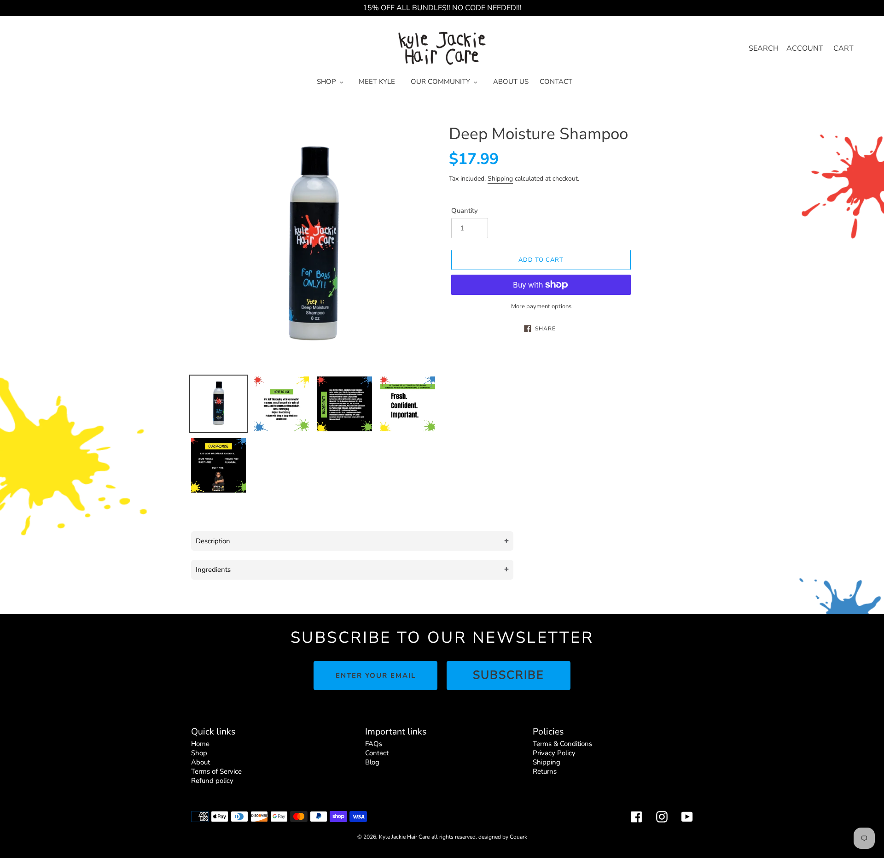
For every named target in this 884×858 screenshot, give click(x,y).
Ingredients (213, 569)
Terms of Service (216, 771)
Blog (372, 762)
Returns (545, 771)
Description (213, 541)
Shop (199, 753)
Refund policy (212, 780)
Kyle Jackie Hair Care (404, 836)
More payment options (541, 306)
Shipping (500, 178)
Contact (377, 753)
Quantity (464, 210)
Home (200, 743)
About (200, 762)
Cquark (518, 836)
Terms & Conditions (562, 743)
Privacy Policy (554, 753)
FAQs (373, 743)
